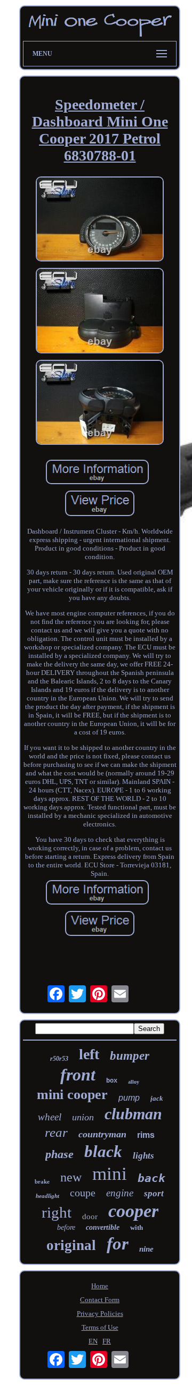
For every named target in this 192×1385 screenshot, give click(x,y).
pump (129, 1097)
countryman (102, 1134)
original (71, 1245)
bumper (129, 1055)
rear (56, 1132)
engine (119, 1192)
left (89, 1054)
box (111, 1081)
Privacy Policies (100, 1314)
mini (109, 1173)
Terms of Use (100, 1327)
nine (146, 1249)
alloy (133, 1082)
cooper (133, 1211)
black (103, 1151)
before (66, 1227)
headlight (47, 1196)
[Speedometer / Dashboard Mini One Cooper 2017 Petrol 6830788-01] (100, 220)
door (90, 1216)
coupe (82, 1192)
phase (59, 1154)
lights (143, 1156)
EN (93, 1341)
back (151, 1178)
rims (146, 1134)
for (118, 1243)
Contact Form (99, 1300)
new (71, 1177)
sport (154, 1193)
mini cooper (72, 1094)
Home (99, 1286)
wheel (49, 1116)
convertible (102, 1227)
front (77, 1074)
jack (156, 1098)
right (56, 1212)
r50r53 (59, 1058)
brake (42, 1181)
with (136, 1227)
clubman (133, 1113)
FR (106, 1341)
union (83, 1117)
